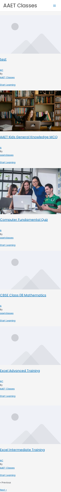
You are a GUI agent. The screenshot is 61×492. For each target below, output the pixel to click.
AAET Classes (20, 5)
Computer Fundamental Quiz (24, 219)
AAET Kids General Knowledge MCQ (29, 137)
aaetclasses (7, 155)
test (3, 59)
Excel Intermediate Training (22, 449)
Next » (3, 490)
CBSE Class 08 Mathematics (23, 295)
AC (1, 70)
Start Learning (7, 84)
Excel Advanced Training (20, 370)
